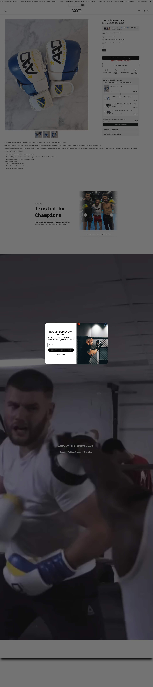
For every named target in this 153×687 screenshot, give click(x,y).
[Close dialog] (105, 324)
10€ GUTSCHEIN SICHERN (61, 350)
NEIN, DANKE (61, 354)
